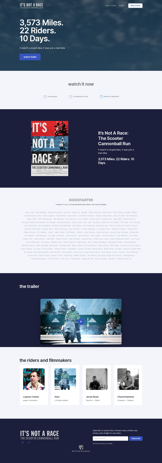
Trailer (121, 6)
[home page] (32, 5)
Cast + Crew (110, 6)
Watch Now (135, 6)
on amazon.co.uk (80, 96)
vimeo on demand (111, 96)
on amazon (52, 96)
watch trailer (30, 57)
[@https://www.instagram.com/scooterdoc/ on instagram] (29, 442)
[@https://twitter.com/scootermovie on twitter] (23, 442)
